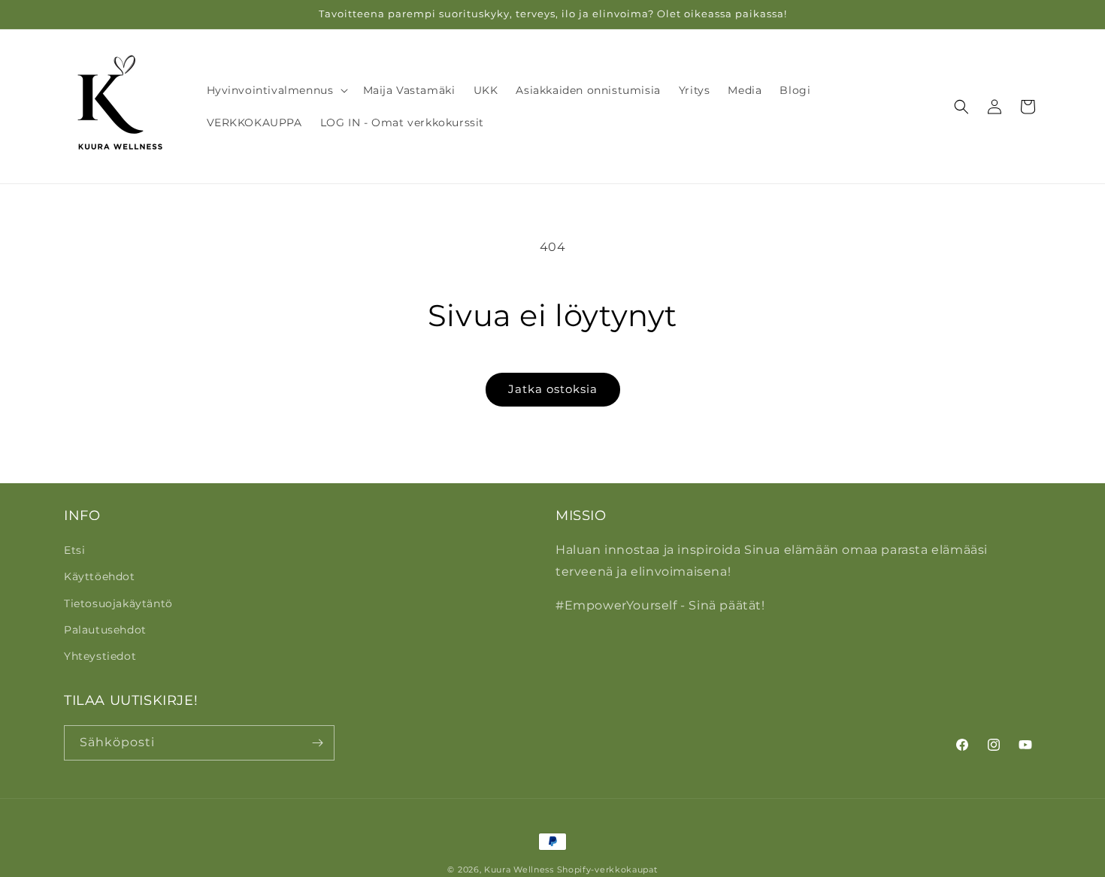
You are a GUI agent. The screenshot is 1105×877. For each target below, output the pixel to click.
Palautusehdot (105, 630)
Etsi (74, 550)
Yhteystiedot (100, 656)
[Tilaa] (317, 743)
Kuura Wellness (519, 869)
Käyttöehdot (99, 576)
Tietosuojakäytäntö (118, 603)
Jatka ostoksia (553, 389)
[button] (276, 90)
